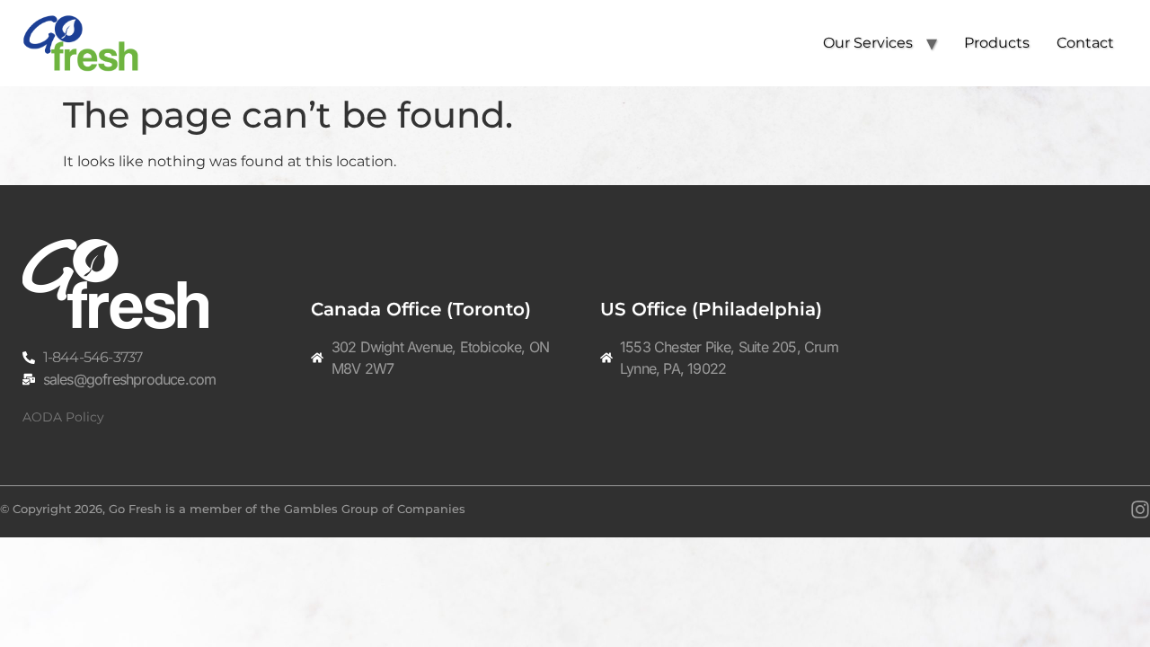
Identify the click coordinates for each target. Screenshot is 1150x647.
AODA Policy (63, 417)
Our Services (868, 42)
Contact (1085, 42)
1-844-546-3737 (93, 357)
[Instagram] (1140, 509)
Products (997, 42)
